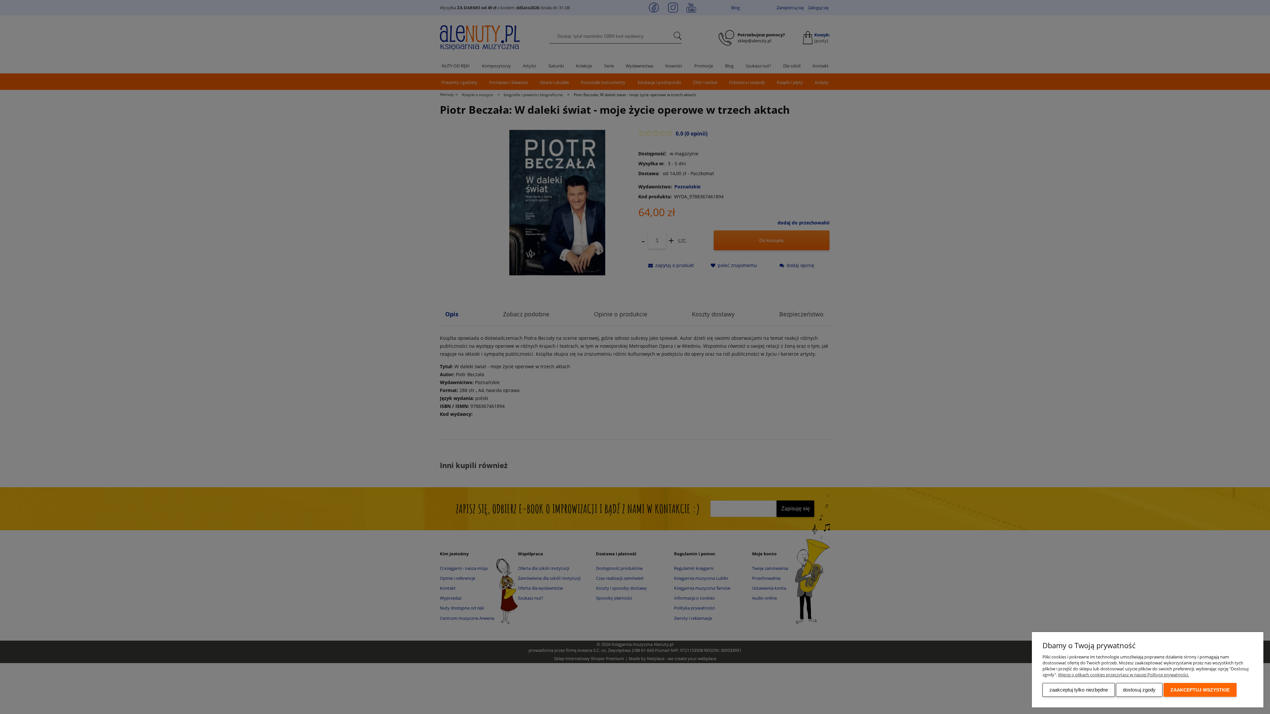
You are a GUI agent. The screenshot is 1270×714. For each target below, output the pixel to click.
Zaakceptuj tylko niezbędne (1078, 690)
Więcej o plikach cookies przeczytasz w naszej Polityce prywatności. (1123, 675)
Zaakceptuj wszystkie (1200, 690)
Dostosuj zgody (1139, 690)
